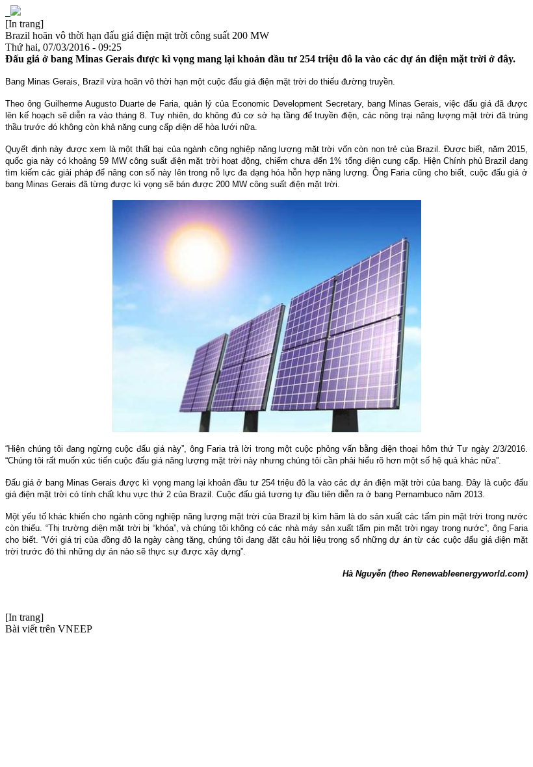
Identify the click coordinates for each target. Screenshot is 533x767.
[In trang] (24, 23)
